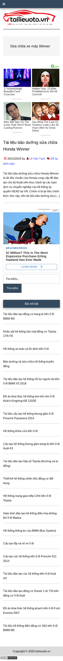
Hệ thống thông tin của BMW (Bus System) (29, 530)
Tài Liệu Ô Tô (31, 18)
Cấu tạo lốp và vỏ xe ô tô (18, 543)
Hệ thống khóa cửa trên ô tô (20, 431)
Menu (31, 4)
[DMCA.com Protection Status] (9, 658)
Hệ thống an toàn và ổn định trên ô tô (26, 348)
